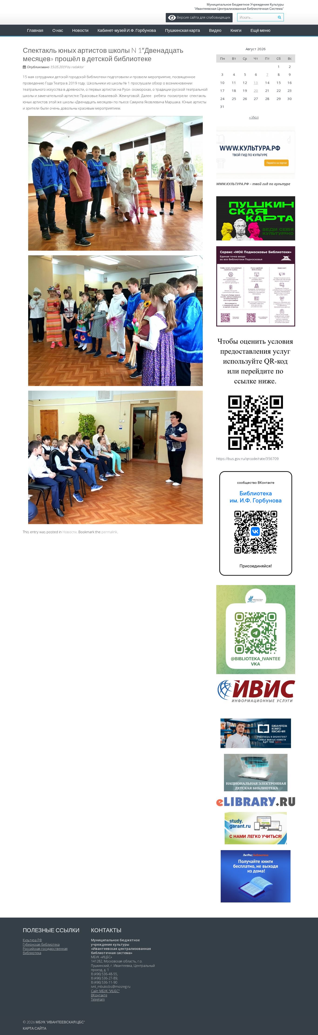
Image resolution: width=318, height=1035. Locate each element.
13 (256, 82)
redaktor (77, 67)
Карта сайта (34, 1028)
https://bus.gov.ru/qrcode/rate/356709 (247, 458)
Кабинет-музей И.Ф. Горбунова (127, 30)
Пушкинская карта (182, 30)
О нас (57, 30)
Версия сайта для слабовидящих (203, 17)
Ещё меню (260, 30)
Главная (35, 30)
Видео (215, 30)
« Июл (254, 117)
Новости (80, 30)
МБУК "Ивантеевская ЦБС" (60, 1022)
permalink (109, 531)
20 (256, 90)
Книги (235, 30)
